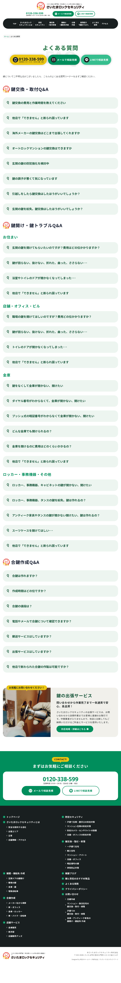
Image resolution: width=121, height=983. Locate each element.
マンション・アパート (77, 855)
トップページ (13, 816)
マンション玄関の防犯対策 (79, 826)
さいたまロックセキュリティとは (23, 822)
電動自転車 (13, 891)
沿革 (10, 835)
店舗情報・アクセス (17, 839)
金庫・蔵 (12, 886)
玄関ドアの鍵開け (16, 878)
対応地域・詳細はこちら (73, 728)
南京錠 (11, 931)
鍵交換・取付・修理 (75, 841)
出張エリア (13, 831)
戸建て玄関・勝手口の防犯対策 (81, 821)
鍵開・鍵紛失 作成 (15, 873)
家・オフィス (14, 907)
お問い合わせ (72, 894)
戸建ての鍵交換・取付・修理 (76, 912)
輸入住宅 (71, 850)
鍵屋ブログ (70, 873)
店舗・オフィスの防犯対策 (79, 834)
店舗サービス (13, 922)
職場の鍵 (12, 882)
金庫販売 (12, 927)
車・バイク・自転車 (17, 915)
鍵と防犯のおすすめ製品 (77, 878)
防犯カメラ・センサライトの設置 (82, 830)
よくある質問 (72, 883)
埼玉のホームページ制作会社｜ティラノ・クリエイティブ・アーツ (99, 959)
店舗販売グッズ (15, 936)
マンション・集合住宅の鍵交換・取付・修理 (78, 905)
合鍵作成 (10, 897)
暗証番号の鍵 (73, 863)
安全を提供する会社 (17, 827)
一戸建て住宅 (73, 846)
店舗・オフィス (74, 859)
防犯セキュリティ (74, 816)
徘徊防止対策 (73, 867)
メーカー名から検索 (17, 902)
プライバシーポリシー (76, 888)
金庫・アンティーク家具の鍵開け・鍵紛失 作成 (79, 920)
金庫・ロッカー (15, 911)
